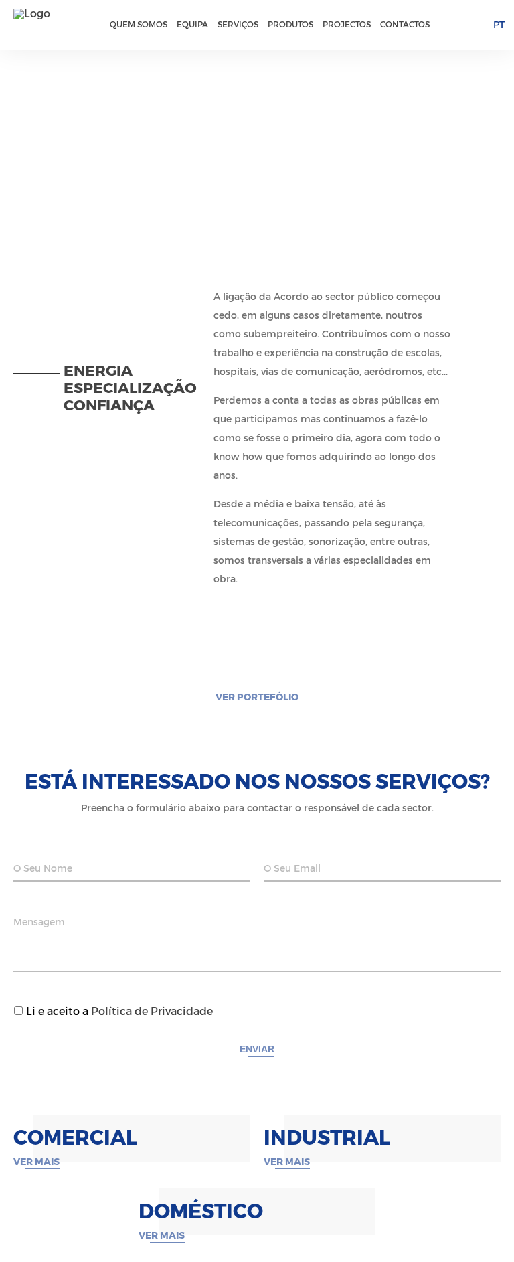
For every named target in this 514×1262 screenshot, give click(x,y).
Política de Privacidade (152, 1011)
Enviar (257, 1049)
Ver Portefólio (257, 697)
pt (499, 25)
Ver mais (36, 1161)
